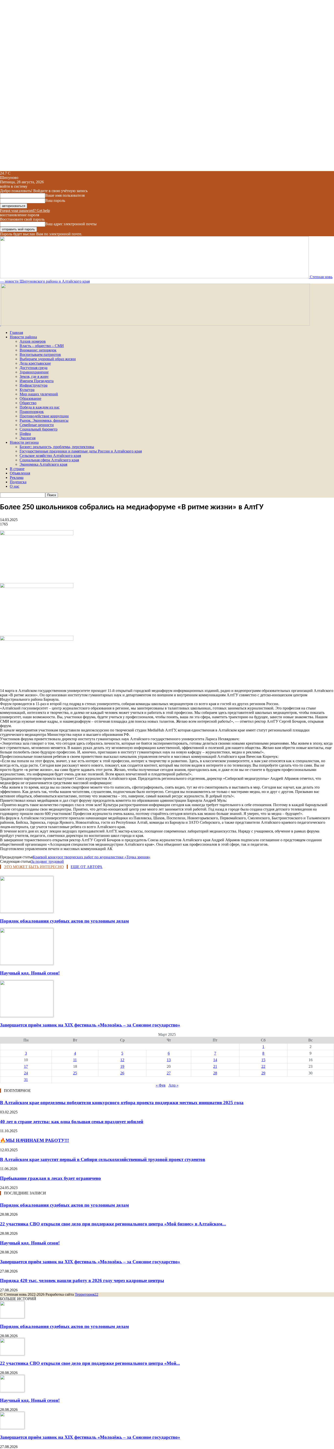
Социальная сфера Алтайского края (49, 460)
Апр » (173, 1085)
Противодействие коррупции (44, 416)
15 (263, 1060)
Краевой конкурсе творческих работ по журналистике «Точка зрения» (91, 857)
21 (215, 1066)
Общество (28, 403)
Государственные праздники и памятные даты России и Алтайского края (81, 451)
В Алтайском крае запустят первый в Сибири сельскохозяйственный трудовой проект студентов (102, 1159)
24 (26, 1073)
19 (122, 1066)
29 (263, 1073)
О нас (14, 486)
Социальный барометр (38, 429)
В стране (17, 469)
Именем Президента (37, 381)
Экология (27, 438)
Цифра (25, 434)
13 (169, 1060)
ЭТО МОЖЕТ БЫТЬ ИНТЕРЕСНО (34, 867)
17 (26, 1066)
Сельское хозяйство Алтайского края (50, 455)
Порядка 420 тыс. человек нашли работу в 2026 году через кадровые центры (82, 1280)
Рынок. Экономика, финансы (44, 420)
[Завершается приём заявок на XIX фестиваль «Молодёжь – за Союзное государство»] (26, 1016)
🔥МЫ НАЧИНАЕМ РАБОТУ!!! (34, 1140)
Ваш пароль (55, 200)
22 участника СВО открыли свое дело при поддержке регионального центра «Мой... (90, 1363)
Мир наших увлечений (39, 394)
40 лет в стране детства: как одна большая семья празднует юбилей (71, 1121)
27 (169, 1073)
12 (122, 1060)
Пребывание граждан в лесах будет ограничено (50, 1178)
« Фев (161, 1085)
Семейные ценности (37, 425)
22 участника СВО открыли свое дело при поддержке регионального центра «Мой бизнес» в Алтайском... (113, 1223)
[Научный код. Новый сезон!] (26, 963)
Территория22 (86, 1294)
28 (215, 1073)
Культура (27, 390)
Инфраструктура (33, 385)
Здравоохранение (34, 372)
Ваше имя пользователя (65, 195)
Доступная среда (33, 368)
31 (26, 1080)
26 (122, 1073)
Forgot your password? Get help (25, 210)
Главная (16, 332)
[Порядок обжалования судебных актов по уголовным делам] (26, 911)
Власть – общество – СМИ (42, 346)
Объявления (20, 473)
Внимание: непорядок (38, 350)
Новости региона (24, 442)
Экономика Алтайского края (43, 464)
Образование (30, 398)
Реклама (16, 477)
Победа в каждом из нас (40, 407)
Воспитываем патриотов (40, 354)
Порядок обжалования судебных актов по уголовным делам (64, 921)
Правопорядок (32, 412)
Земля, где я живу (34, 376)
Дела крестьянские (35, 363)
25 (75, 1073)
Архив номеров (33, 341)
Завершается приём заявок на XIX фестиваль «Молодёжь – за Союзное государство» (90, 1025)
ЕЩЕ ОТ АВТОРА (86, 867)
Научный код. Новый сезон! (30, 973)
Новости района (23, 337)
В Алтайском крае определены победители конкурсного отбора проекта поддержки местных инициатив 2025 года (122, 1102)
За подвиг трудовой (47, 861)
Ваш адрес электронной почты (71, 224)
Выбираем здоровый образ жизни (48, 359)
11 (75, 1060)
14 (215, 1060)
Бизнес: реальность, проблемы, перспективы (57, 447)
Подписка (18, 482)
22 (263, 1066)
